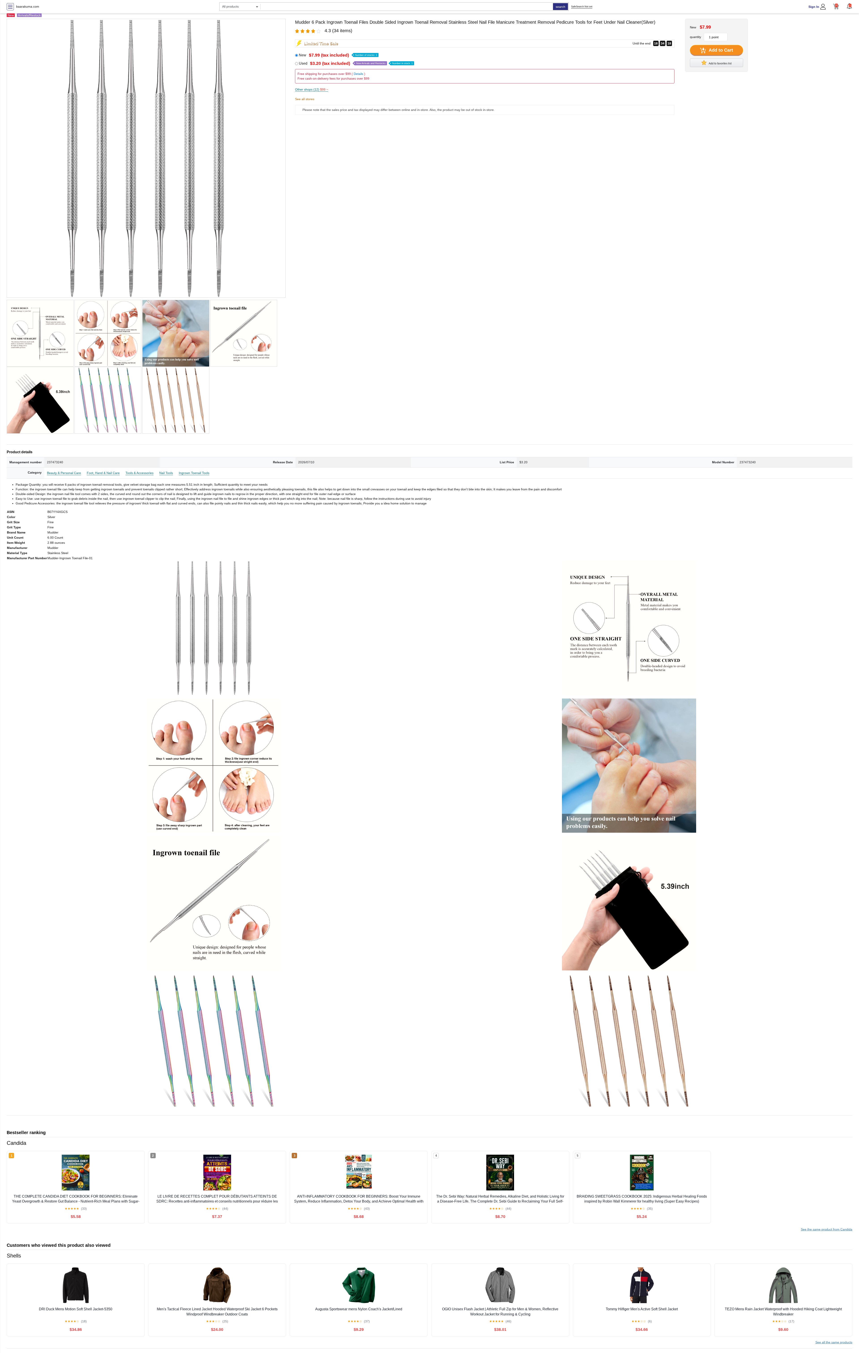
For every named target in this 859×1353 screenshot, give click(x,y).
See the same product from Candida (826, 1229)
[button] (849, 6)
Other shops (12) (311, 89)
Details (358, 74)
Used (356, 63)
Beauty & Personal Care (64, 473)
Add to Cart (720, 50)
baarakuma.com (27, 6)
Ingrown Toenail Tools (194, 473)
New (338, 55)
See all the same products (833, 1342)
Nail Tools (166, 473)
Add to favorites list (719, 63)
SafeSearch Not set (581, 6)
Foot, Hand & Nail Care (103, 473)
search (560, 6)
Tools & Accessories (139, 473)
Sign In (813, 6)
